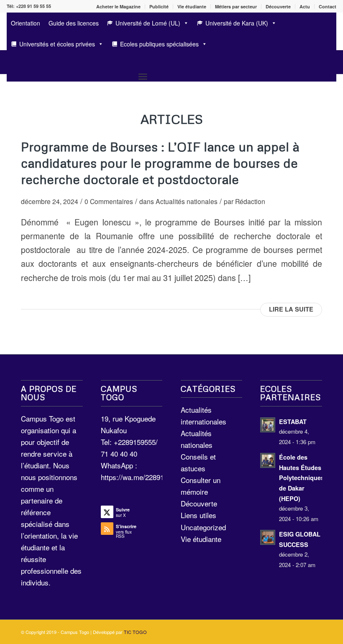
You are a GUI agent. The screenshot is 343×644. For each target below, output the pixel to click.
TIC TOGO (135, 632)
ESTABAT (293, 421)
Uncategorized (203, 527)
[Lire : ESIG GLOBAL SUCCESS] (267, 537)
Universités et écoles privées (57, 44)
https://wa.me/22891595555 (144, 477)
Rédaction (250, 201)
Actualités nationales (187, 201)
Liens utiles (198, 515)
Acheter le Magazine (118, 6)
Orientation (25, 23)
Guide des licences (74, 23)
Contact (327, 6)
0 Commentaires (108, 201)
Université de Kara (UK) (236, 23)
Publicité (159, 6)
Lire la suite (291, 309)
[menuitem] (118, 6)
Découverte (278, 6)
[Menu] (142, 76)
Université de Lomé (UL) (147, 23)
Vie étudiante (191, 6)
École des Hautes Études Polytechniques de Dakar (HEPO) (301, 477)
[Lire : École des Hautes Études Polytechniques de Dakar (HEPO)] (267, 460)
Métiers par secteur (236, 6)
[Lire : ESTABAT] (267, 424)
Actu (304, 6)
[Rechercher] (11, 62)
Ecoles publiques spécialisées (159, 44)
